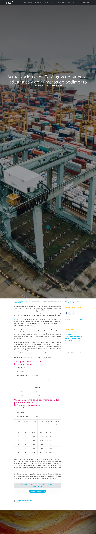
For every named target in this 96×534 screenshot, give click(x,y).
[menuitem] (25, 2)
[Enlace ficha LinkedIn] (73, 313)
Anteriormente (19, 319)
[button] (81, 2)
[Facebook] (66, 313)
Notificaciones (19, 501)
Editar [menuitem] (80, 319)
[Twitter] (70, 313)
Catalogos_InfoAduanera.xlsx (38, 491)
